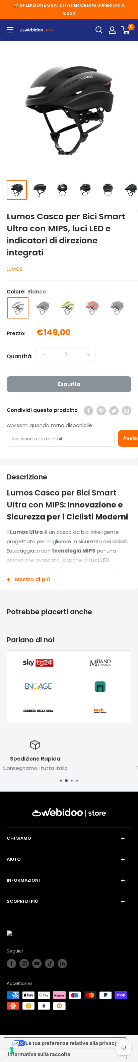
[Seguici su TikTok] (49, 963)
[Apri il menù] (10, 29)
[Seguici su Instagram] (24, 963)
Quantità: (19, 356)
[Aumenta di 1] (88, 355)
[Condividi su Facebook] (88, 410)
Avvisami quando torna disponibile (49, 425)
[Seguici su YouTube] (37, 963)
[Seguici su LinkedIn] (62, 963)
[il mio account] (112, 30)
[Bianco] (17, 307)
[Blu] (42, 307)
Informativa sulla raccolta (39, 1054)
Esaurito (69, 384)
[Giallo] (67, 307)
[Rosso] (92, 307)
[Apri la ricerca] (99, 30)
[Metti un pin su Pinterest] (101, 410)
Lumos (14, 269)
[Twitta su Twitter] (114, 410)
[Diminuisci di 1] (44, 355)
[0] (126, 30)
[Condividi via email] (126, 410)
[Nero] (117, 307)
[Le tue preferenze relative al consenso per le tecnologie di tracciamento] (11, 1050)
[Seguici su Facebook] (11, 963)
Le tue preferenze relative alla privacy (71, 1043)
